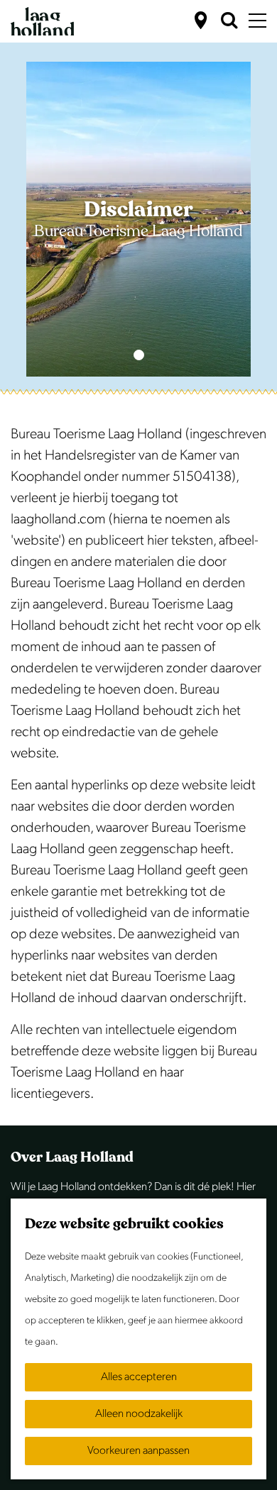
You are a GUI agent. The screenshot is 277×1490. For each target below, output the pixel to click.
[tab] (139, 355)
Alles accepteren (139, 1377)
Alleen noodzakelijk (139, 1413)
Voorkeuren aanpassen (138, 1450)
